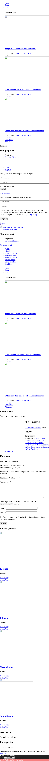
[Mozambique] (16, 632)
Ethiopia (4, 618)
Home (7, 3)
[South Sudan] (16, 681)
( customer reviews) (33, 428)
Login (3, 189)
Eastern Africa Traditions (37, 448)
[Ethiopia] (16, 583)
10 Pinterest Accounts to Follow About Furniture (24, 131)
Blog (6, 7)
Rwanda (4, 569)
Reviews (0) (9, 451)
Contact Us (9, 140)
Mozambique (6, 667)
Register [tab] (8, 170)
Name (3, 508)
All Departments (6, 245)
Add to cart (30, 436)
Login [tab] (7, 167)
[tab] (9, 451)
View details (4, 420)
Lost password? (6, 193)
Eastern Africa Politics (33, 445)
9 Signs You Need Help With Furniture (20, 49)
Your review (5, 482)
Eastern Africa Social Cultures (37, 446)
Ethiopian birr (9, 758)
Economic (10, 262)
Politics (7, 249)
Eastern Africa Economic (34, 441)
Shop (7, 5)
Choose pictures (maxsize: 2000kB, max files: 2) (18, 502)
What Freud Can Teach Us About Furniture (23, 90)
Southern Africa (11, 258)
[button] (0, 161)
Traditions (8, 264)
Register (4, 219)
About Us (8, 142)
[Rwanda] (16, 534)
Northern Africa (11, 253)
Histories (8, 251)
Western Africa (10, 255)
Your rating (5, 478)
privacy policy (32, 214)
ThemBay (3, 753)
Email (3, 513)
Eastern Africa (10, 260)
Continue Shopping (12, 157)
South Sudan (6, 716)
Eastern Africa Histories (34, 443)
